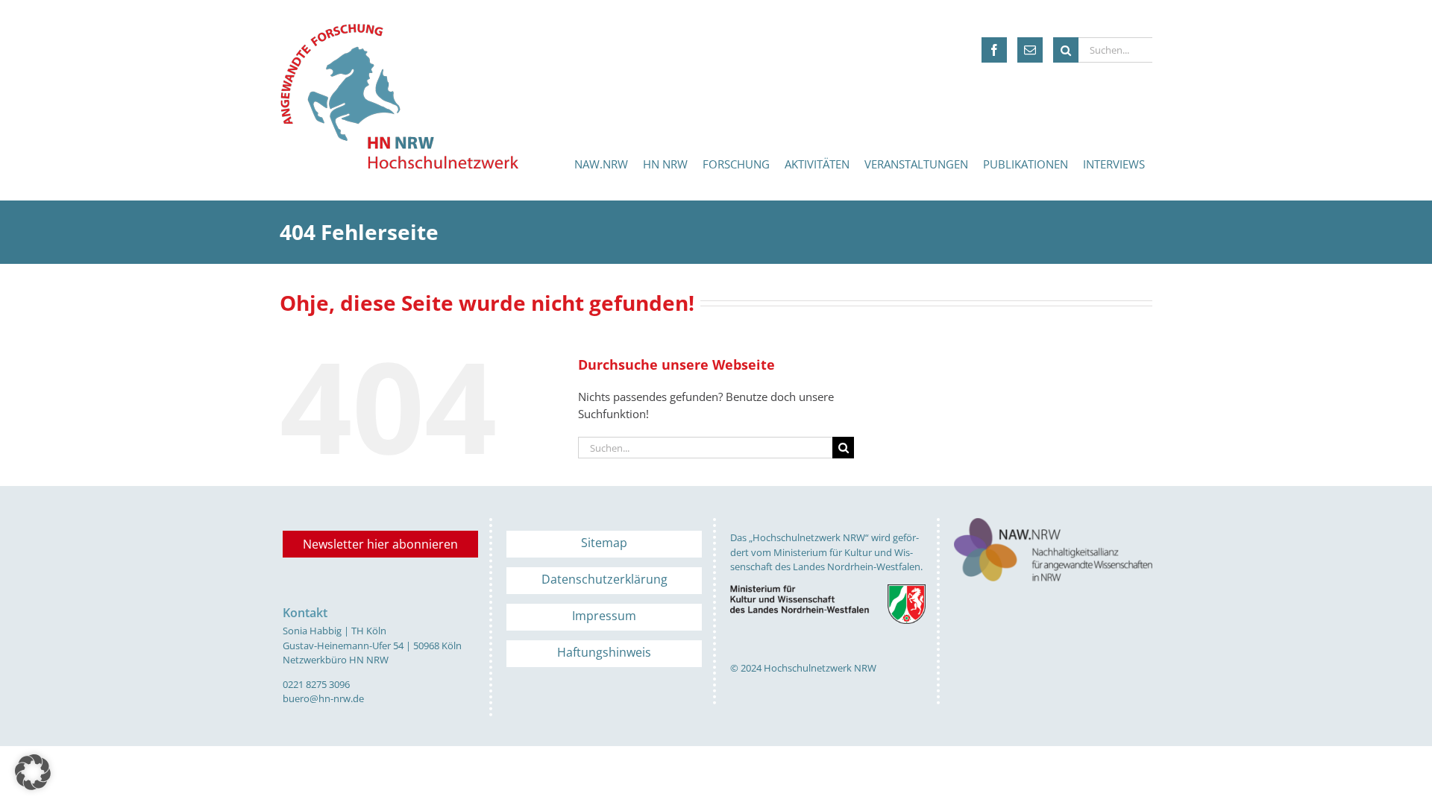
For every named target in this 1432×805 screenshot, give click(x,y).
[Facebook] (994, 50)
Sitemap (604, 542)
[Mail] (1030, 50)
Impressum (604, 615)
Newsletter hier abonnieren (380, 544)
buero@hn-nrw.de (323, 698)
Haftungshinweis (604, 652)
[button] (33, 772)
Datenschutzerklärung (604, 579)
